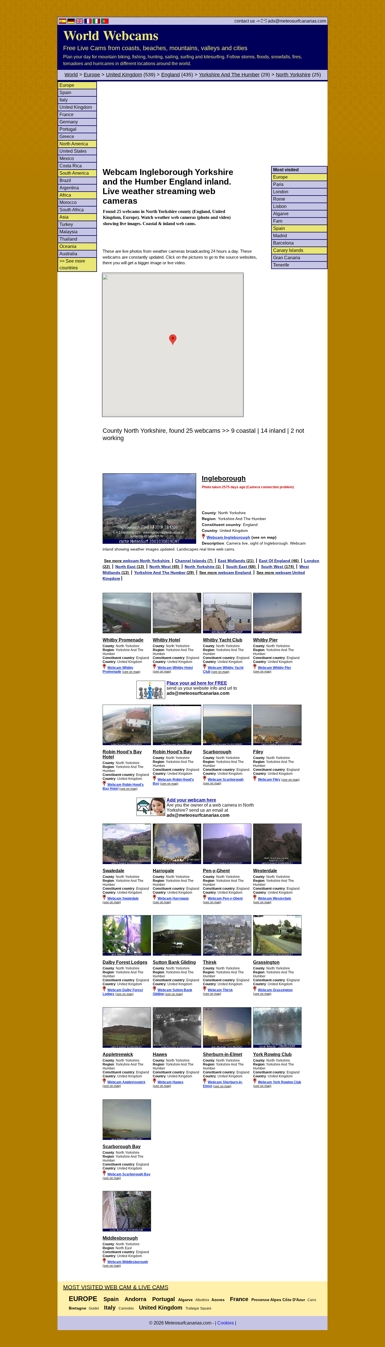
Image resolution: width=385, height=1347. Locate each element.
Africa (65, 195)
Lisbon (280, 206)
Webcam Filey (269, 780)
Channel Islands (191, 560)
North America (73, 143)
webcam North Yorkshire (147, 560)
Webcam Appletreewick (126, 1082)
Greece (66, 136)
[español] (63, 22)
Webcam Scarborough (226, 780)
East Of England (275, 560)
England (170, 74)
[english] (80, 22)
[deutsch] (71, 22)
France (66, 114)
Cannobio (126, 1308)
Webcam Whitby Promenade (118, 670)
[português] (105, 22)
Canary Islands (288, 250)
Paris (278, 184)
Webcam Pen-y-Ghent (225, 898)
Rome (279, 199)
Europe (92, 74)
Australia (68, 253)
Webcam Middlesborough (127, 1262)
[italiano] (97, 22)
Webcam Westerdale (274, 898)
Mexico (66, 158)
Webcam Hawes (170, 1082)
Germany (68, 121)
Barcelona (283, 243)
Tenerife (281, 265)
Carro (311, 1300)
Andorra (135, 1299)
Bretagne (77, 1308)
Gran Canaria (286, 257)
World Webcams (110, 35)
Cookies (225, 1323)
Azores (218, 1299)
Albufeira (202, 1300)
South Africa (71, 209)
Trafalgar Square (198, 1308)
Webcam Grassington (275, 990)
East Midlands (232, 560)
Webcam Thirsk (220, 990)
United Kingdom (124, 74)
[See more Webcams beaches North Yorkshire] (127, 632)
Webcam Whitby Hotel (175, 668)
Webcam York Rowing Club (279, 1082)
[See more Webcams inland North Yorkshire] (127, 863)
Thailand (68, 239)
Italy (63, 99)
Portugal (67, 129)
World (71, 74)
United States (73, 151)
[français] (88, 22)
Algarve (281, 213)
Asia (63, 217)
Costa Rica (70, 165)
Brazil (65, 180)
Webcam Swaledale (123, 898)
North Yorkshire (293, 74)
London (280, 191)
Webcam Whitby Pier (274, 668)
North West (160, 566)
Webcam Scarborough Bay (129, 1174)
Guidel (94, 1308)
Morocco (68, 202)
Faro (277, 221)
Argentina (69, 187)
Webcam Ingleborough (228, 537)
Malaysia (68, 231)
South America (74, 173)
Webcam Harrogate (173, 898)
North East (126, 566)
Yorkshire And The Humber (229, 74)
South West (272, 566)
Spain (65, 92)
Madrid (280, 235)
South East (237, 566)
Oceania (67, 246)
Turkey (66, 224)
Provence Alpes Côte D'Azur (278, 1299)
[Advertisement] (215, 123)
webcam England (235, 572)
